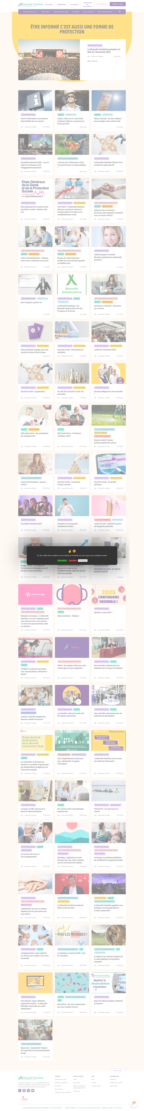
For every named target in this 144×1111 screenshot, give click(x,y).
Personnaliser (83, 560)
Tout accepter (62, 560)
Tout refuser (72, 560)
